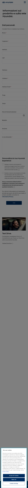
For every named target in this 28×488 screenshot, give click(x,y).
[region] (14, 468)
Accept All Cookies (14, 475)
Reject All (14, 479)
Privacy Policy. (6, 471)
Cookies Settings (14, 483)
